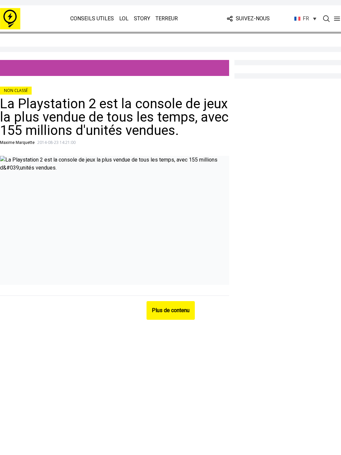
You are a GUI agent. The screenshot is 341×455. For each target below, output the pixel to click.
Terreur (167, 18)
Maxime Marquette (17, 142)
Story (142, 18)
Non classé (16, 90)
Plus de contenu (170, 310)
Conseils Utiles (92, 18)
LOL (124, 18)
